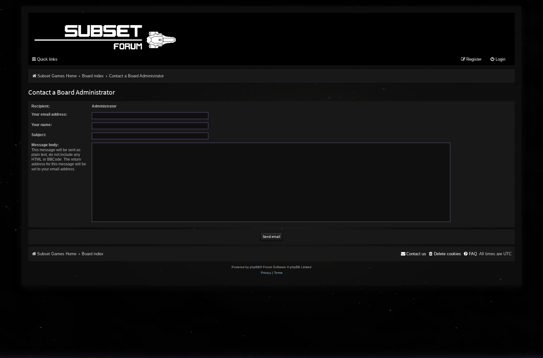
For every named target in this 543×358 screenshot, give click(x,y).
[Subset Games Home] (144, 32)
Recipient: (40, 106)
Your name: (41, 125)
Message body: (45, 145)
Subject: (38, 135)
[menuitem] (497, 59)
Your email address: (49, 114)
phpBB (255, 267)
